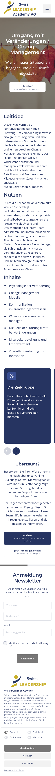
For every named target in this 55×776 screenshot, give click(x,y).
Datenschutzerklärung (14, 770)
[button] (16, 451)
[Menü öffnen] (47, 8)
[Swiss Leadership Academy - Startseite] (20, 8)
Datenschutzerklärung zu (28, 644)
